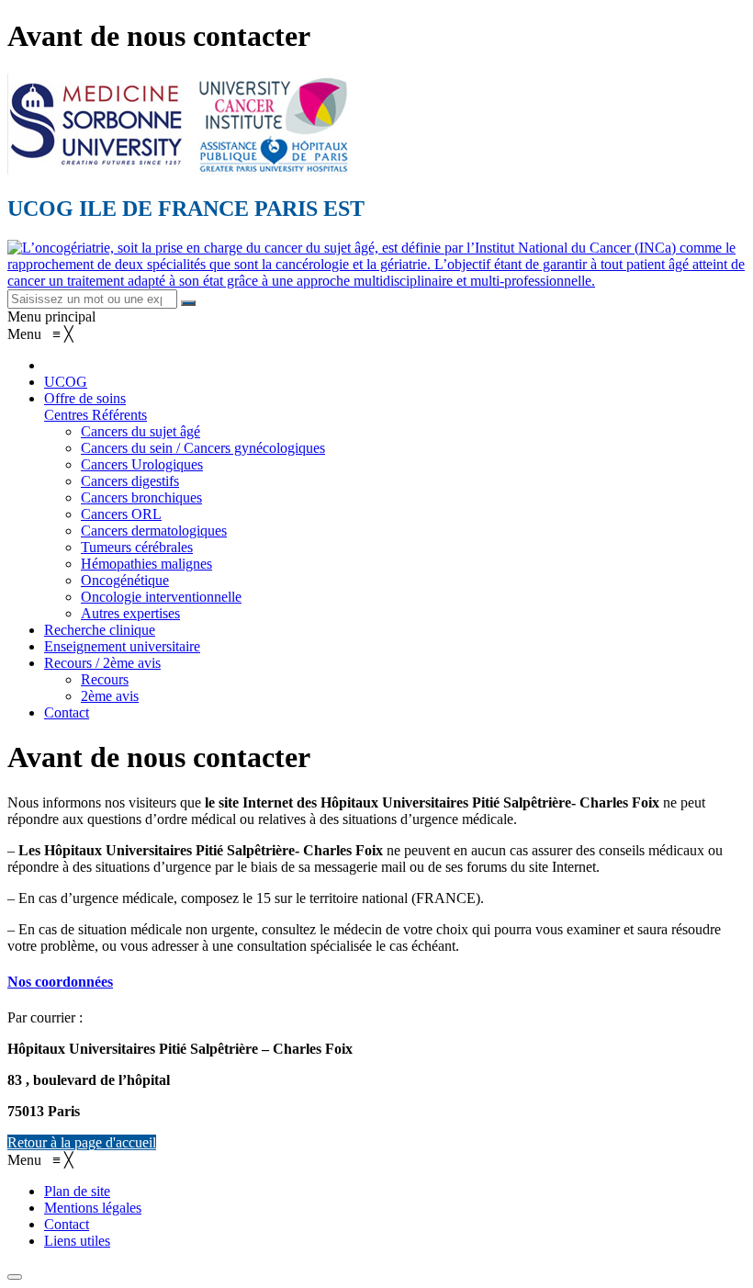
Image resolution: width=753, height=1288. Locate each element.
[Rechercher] (188, 303)
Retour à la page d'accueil (81, 1142)
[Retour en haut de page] (14, 1277)
